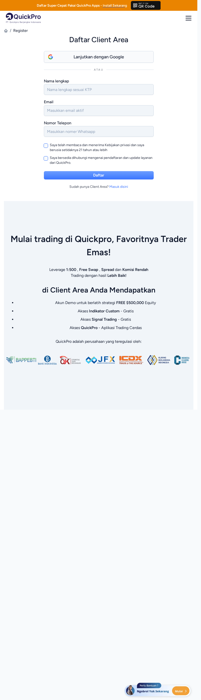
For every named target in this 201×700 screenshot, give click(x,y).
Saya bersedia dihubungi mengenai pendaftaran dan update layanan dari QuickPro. (101, 160)
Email (48, 102)
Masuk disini (118, 187)
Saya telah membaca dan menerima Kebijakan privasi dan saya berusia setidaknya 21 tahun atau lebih (97, 147)
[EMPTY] (146, 5)
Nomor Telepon (57, 123)
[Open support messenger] (158, 690)
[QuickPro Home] (23, 18)
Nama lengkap (56, 81)
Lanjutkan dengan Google (99, 57)
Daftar (98, 175)
